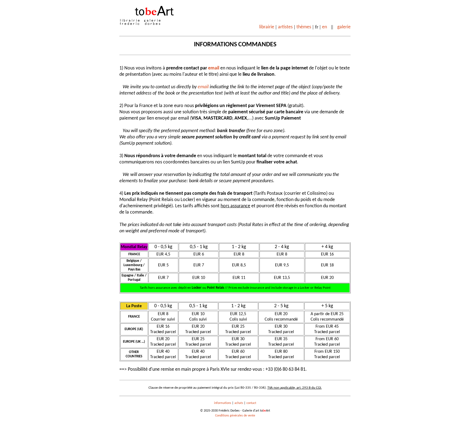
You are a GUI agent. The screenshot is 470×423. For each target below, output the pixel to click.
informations (222, 403)
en (324, 27)
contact (251, 403)
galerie (344, 27)
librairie (266, 27)
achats (238, 403)
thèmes (303, 27)
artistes (285, 27)
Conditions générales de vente (235, 415)
